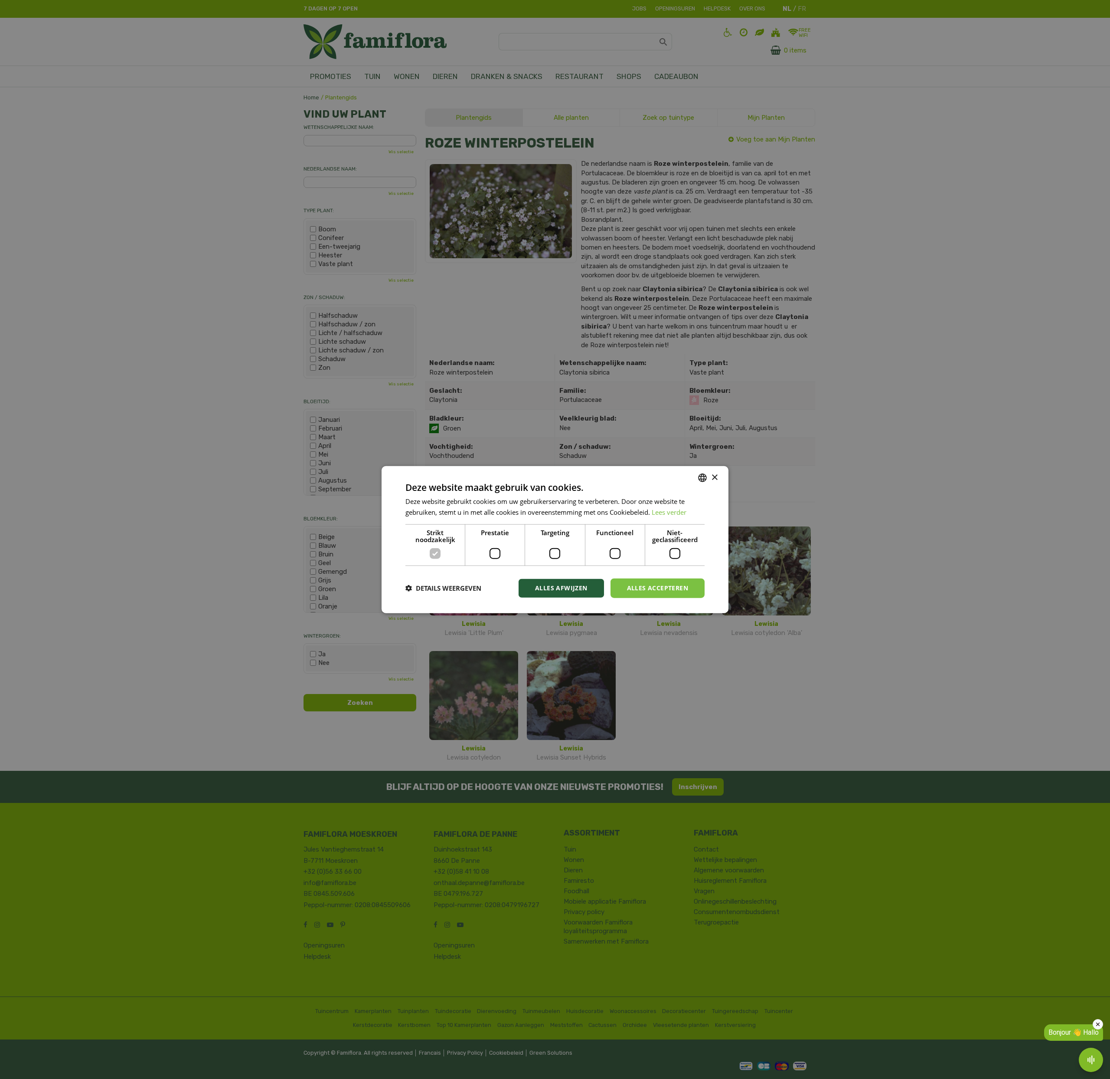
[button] (443, 588)
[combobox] (702, 478)
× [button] (714, 477)
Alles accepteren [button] (657, 588)
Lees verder (669, 512)
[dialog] (555, 539)
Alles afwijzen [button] (561, 588)
